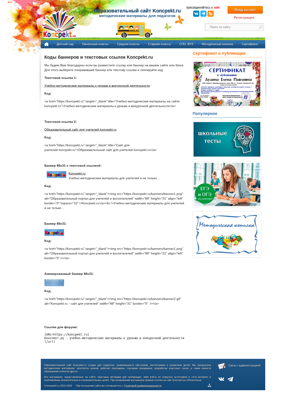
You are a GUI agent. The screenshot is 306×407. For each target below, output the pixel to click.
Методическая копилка (217, 44)
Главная (47, 44)
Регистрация (244, 17)
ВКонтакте (196, 14)
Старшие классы (159, 44)
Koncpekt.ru (77, 173)
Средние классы (128, 44)
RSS (210, 14)
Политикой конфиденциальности (143, 385)
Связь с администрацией (244, 365)
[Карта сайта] (210, 386)
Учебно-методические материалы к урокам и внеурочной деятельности (97, 85)
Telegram (203, 14)
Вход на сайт (245, 10)
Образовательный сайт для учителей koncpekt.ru (80, 129)
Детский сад (65, 44)
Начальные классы (95, 44)
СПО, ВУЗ (186, 44)
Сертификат (250, 44)
